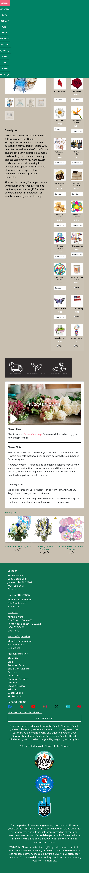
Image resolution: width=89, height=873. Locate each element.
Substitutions (15, 692)
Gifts (4, 62)
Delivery (12, 682)
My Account (14, 696)
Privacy (12, 689)
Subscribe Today (45, 718)
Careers (12, 672)
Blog (10, 661)
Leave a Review (16, 685)
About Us (13, 658)
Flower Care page (32, 434)
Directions (13, 589)
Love (4, 15)
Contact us (14, 675)
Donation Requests (18, 679)
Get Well (4, 30)
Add (77, 287)
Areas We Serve (16, 665)
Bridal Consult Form (19, 668)
